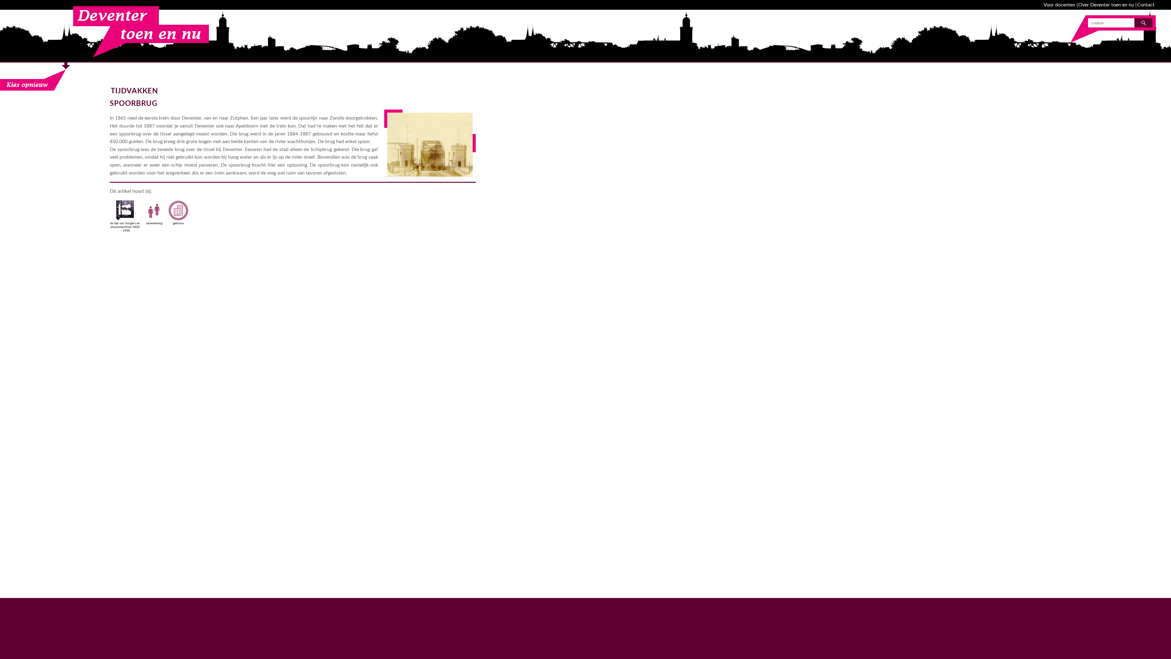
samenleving (154, 223)
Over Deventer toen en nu (1106, 4)
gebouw (178, 223)
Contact (1146, 4)
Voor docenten (1059, 4)
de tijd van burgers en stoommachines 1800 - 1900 (125, 227)
